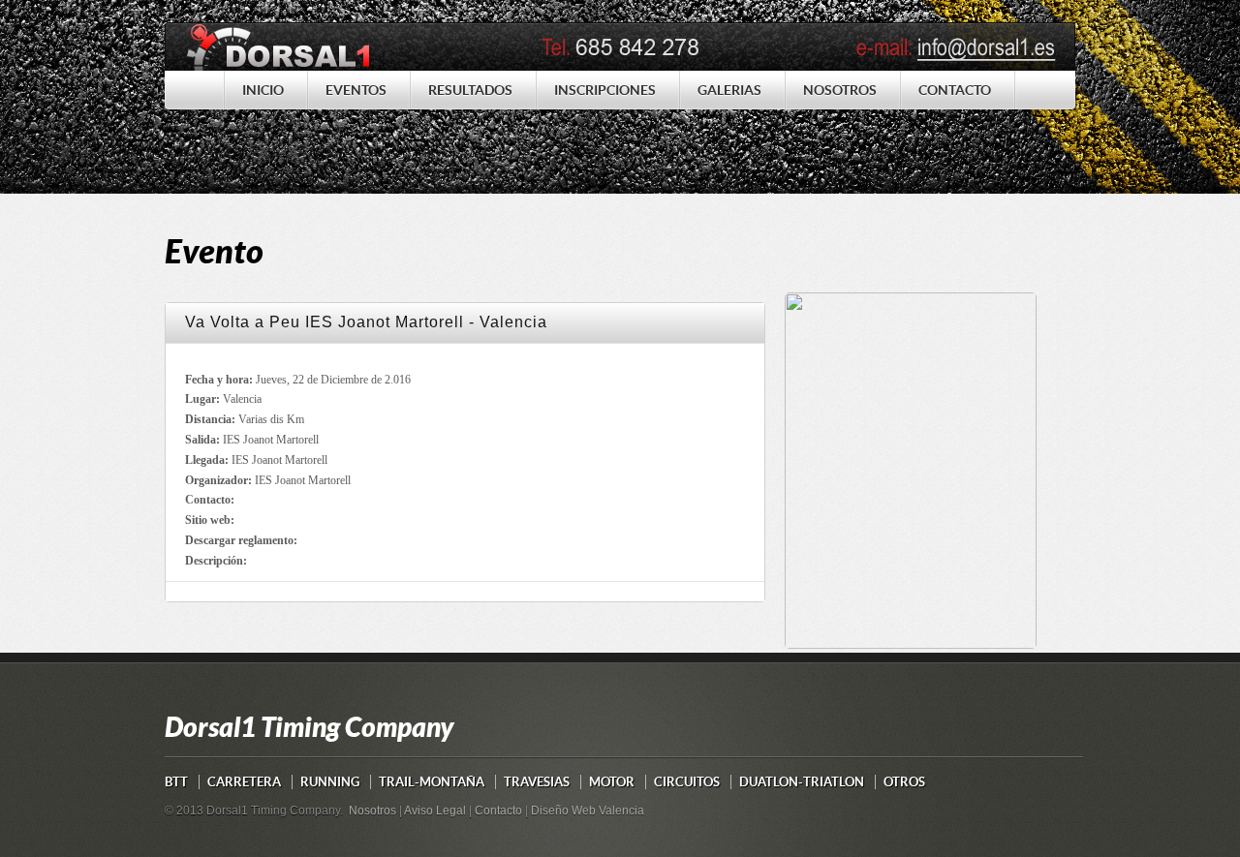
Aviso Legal (435, 810)
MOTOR (612, 782)
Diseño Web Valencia (587, 810)
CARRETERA (244, 782)
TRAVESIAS (537, 782)
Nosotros (372, 810)
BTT (176, 782)
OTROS (904, 782)
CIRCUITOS (687, 782)
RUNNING (329, 782)
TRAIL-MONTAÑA (431, 782)
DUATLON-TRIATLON (801, 782)
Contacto (498, 810)
